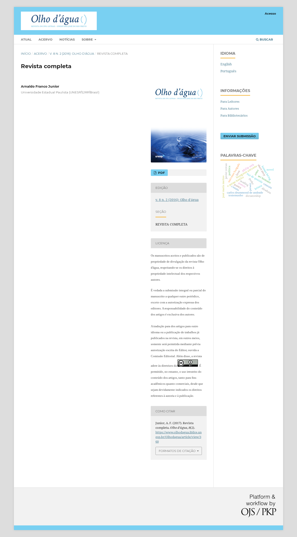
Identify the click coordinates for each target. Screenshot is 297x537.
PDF (161, 173)
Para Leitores (229, 101)
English (226, 64)
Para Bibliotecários (234, 115)
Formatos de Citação (177, 451)
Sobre (88, 39)
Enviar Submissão (239, 136)
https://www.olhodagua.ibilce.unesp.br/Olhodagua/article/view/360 (178, 437)
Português (228, 71)
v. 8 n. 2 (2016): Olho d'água (72, 53)
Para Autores (229, 108)
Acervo (45, 39)
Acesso (270, 13)
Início (26, 53)
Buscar (266, 39)
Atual (26, 39)
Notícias (67, 39)
